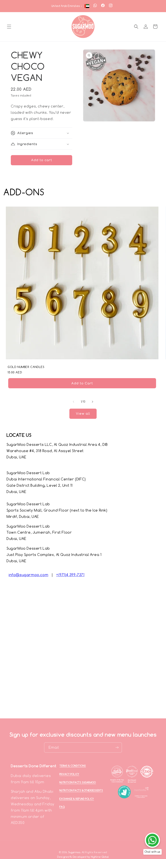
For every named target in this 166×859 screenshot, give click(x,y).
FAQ (62, 806)
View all (83, 413)
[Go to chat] (152, 840)
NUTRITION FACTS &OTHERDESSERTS (81, 790)
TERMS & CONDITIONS (72, 765)
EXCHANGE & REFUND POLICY (76, 798)
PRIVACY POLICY (69, 774)
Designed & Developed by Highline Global (83, 856)
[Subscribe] (117, 747)
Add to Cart (82, 383)
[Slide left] (73, 401)
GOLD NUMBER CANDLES (26, 367)
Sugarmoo (74, 852)
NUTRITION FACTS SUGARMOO (77, 782)
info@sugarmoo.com (28, 575)
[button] (9, 26)
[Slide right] (92, 401)
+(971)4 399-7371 (70, 575)
